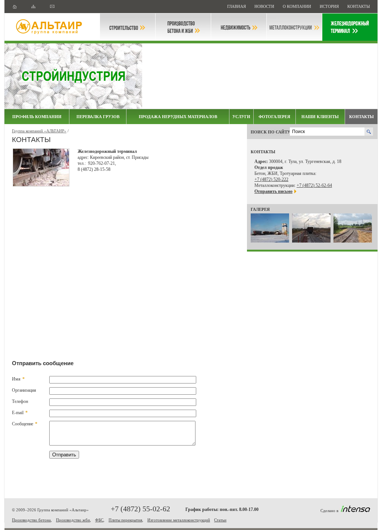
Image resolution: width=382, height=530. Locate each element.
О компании (297, 6)
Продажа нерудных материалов (178, 116)
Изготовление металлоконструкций (178, 520)
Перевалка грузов (97, 116)
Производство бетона (31, 520)
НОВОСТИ (264, 6)
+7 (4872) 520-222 (271, 179)
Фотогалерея (274, 116)
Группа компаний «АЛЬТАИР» (39, 131)
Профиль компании (37, 116)
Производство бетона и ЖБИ (183, 27)
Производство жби (73, 520)
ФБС (99, 520)
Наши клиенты (320, 116)
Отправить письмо (273, 191)
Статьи (220, 520)
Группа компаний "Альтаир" (52, 27)
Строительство (127, 27)
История (330, 6)
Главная (237, 6)
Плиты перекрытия (125, 520)
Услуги (241, 116)
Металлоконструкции (294, 27)
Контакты (358, 6)
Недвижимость (238, 27)
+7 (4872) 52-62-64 (314, 185)
